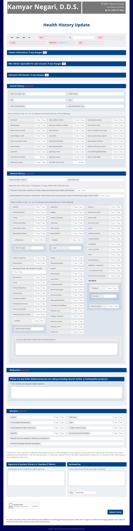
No (44, 120)
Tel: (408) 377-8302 (115, 10)
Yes (45, 52)
